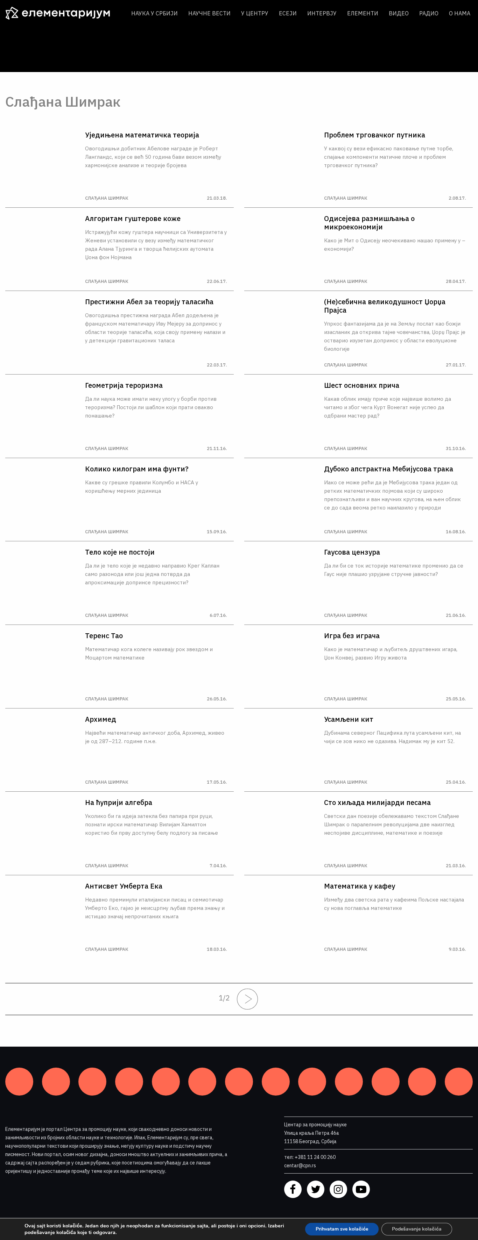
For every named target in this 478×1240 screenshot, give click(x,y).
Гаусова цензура (352, 552)
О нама (459, 13)
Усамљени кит (348, 719)
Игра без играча (352, 636)
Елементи (362, 13)
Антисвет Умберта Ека (123, 886)
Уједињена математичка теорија (142, 135)
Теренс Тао (104, 636)
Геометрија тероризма (124, 385)
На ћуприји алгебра (118, 802)
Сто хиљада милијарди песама (377, 802)
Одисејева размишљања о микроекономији (369, 222)
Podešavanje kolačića (417, 1229)
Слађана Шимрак (106, 198)
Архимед (100, 719)
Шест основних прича (361, 385)
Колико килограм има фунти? (137, 469)
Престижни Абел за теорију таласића (149, 302)
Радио (428, 13)
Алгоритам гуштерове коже (133, 218)
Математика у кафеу (359, 886)
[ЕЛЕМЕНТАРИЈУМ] (63, 13)
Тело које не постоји (120, 552)
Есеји (288, 13)
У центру (254, 13)
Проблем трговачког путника (374, 135)
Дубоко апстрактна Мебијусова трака (388, 469)
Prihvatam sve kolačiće (342, 1229)
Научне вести (209, 13)
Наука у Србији (154, 13)
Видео (399, 13)
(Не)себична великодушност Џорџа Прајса (384, 306)
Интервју (322, 13)
